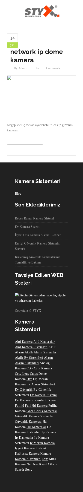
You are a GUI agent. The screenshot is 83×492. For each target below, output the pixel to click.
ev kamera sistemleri (30, 400)
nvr (29, 464)
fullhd (19, 405)
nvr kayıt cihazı (45, 464)
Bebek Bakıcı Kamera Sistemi (34, 218)
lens (45, 459)
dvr (29, 379)
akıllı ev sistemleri (29, 357)
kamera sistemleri (28, 459)
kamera (45, 453)
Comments (53, 68)
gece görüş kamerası (42, 411)
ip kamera (49, 432)
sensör (19, 469)
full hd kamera (36, 405)
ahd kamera (24, 341)
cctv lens (22, 373)
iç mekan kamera (42, 443)
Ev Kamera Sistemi (27, 227)
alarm (48, 357)
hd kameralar (36, 427)
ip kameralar (24, 437)
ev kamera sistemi (43, 395)
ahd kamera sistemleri (31, 347)
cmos (34, 373)
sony (28, 469)
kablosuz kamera (27, 453)
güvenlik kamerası (28, 421)
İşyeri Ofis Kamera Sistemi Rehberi (38, 235)
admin (22, 68)
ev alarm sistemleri (41, 384)
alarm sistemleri (27, 363)
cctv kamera (43, 368)
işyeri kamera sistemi (30, 448)
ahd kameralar (44, 341)
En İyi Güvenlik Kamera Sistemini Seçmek (37, 246)
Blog (18, 193)
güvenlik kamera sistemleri (34, 416)
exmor (51, 400)
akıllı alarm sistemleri (41, 352)
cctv (30, 368)
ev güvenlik (24, 389)
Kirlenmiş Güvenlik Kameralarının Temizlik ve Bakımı (37, 259)
